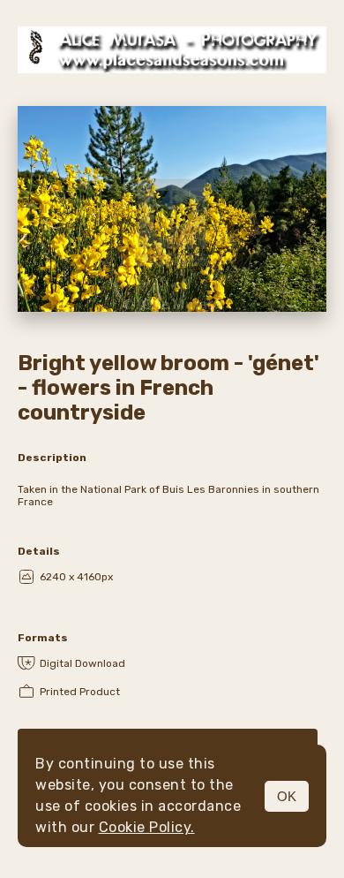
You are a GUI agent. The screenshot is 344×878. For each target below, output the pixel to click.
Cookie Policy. (147, 827)
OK (286, 796)
